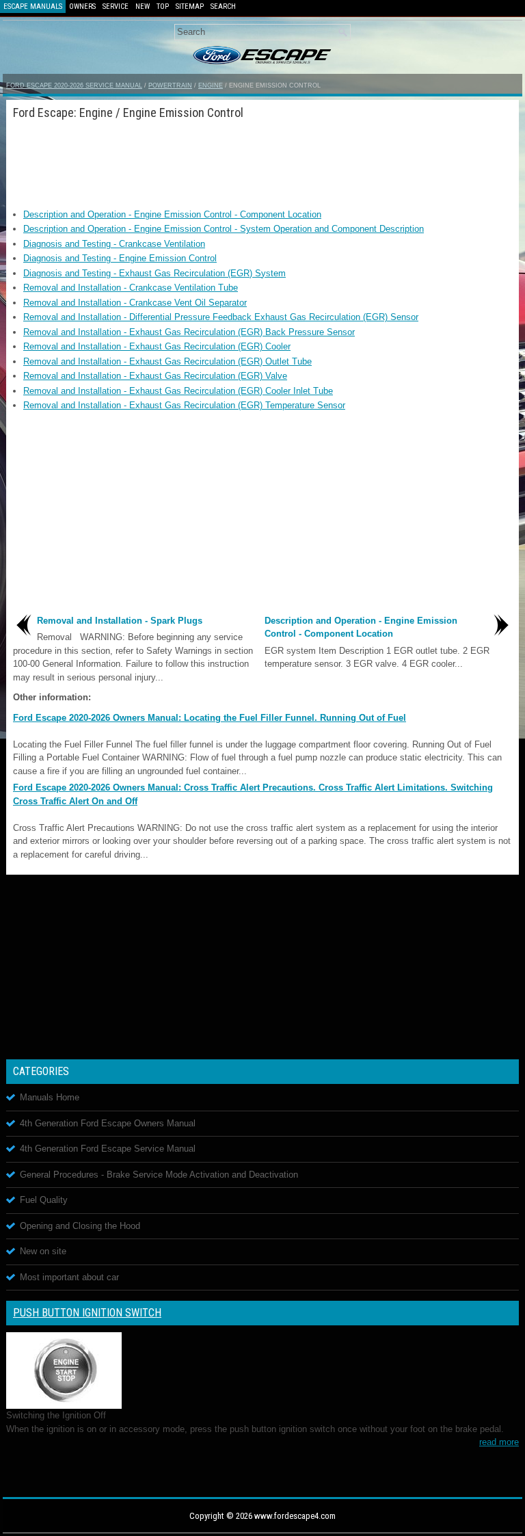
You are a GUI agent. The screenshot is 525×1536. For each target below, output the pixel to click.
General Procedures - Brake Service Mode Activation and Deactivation (159, 1174)
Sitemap (190, 6)
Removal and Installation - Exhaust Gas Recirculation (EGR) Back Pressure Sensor (189, 332)
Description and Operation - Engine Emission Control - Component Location (172, 214)
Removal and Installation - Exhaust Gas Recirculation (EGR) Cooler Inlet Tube (178, 391)
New (142, 6)
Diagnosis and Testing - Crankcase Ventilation (114, 244)
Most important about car (69, 1277)
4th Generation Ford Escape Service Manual (108, 1148)
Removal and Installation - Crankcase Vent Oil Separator (135, 302)
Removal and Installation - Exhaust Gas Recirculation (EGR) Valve (155, 376)
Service (116, 6)
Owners (82, 6)
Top (163, 6)
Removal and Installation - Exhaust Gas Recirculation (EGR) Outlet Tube (167, 361)
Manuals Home (49, 1097)
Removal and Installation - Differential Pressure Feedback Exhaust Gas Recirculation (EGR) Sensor (220, 317)
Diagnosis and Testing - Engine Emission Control (120, 258)
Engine (210, 85)
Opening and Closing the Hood (80, 1226)
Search (223, 6)
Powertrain (170, 85)
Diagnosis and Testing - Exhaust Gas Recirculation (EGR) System (154, 273)
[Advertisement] (262, 160)
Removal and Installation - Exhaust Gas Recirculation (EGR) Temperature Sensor (184, 405)
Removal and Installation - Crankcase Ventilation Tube (130, 287)
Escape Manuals (32, 6)
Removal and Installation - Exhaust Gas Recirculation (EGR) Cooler (157, 346)
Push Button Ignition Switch (87, 1312)
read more (499, 1442)
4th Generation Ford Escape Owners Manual (108, 1123)
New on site (43, 1251)
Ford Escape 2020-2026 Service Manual (74, 85)
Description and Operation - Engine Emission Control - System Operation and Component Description (223, 229)
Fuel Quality (44, 1200)
